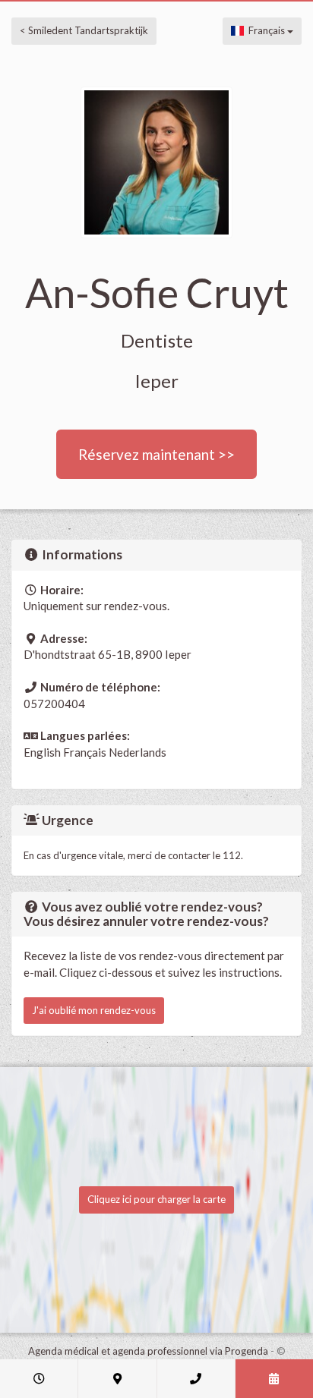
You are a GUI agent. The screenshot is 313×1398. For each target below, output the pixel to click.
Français (265, 30)
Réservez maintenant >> (156, 454)
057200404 (54, 703)
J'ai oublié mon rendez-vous (94, 1010)
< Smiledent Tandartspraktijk (84, 30)
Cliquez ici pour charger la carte (156, 1199)
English (42, 752)
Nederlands (137, 752)
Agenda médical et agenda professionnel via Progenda (148, 1351)
